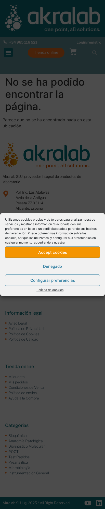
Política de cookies (49, 290)
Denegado (52, 266)
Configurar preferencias (52, 280)
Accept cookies (52, 252)
